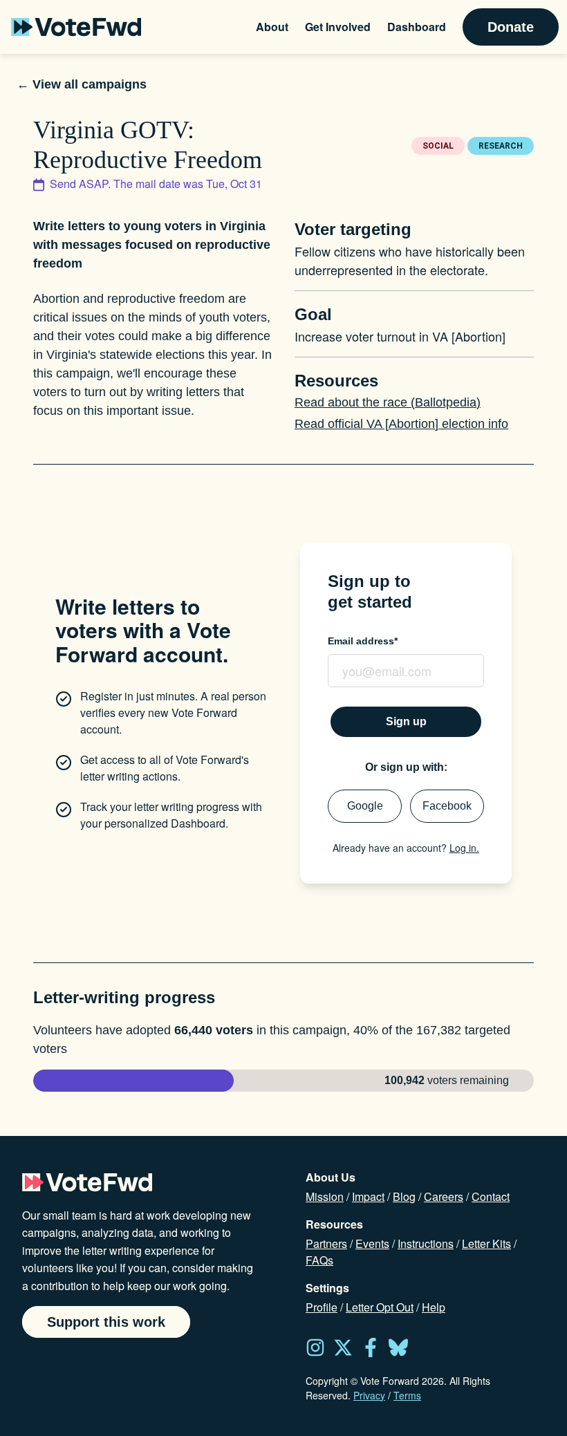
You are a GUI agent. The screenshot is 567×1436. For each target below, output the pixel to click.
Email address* (363, 640)
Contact (491, 1196)
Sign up (406, 721)
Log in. (464, 848)
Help (433, 1307)
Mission (325, 1196)
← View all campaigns (82, 84)
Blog (404, 1196)
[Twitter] (343, 1347)
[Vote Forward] (76, 27)
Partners (326, 1243)
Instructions (426, 1243)
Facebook (447, 806)
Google (365, 806)
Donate (510, 27)
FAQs (319, 1260)
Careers (443, 1196)
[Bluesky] (398, 1347)
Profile (321, 1307)
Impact (368, 1196)
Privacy (369, 1395)
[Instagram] (315, 1347)
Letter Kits (486, 1243)
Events (372, 1243)
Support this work (106, 1322)
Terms (407, 1395)
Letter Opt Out (379, 1307)
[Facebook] (370, 1347)
